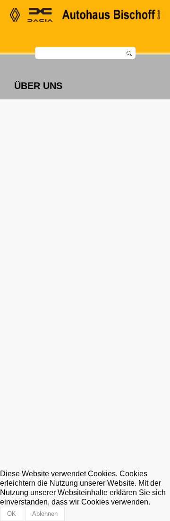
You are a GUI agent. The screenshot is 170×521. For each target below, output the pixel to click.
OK (11, 513)
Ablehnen (45, 513)
